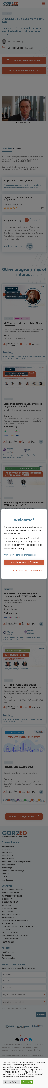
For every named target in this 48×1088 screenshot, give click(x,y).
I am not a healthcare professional (24, 570)
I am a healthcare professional (24, 562)
